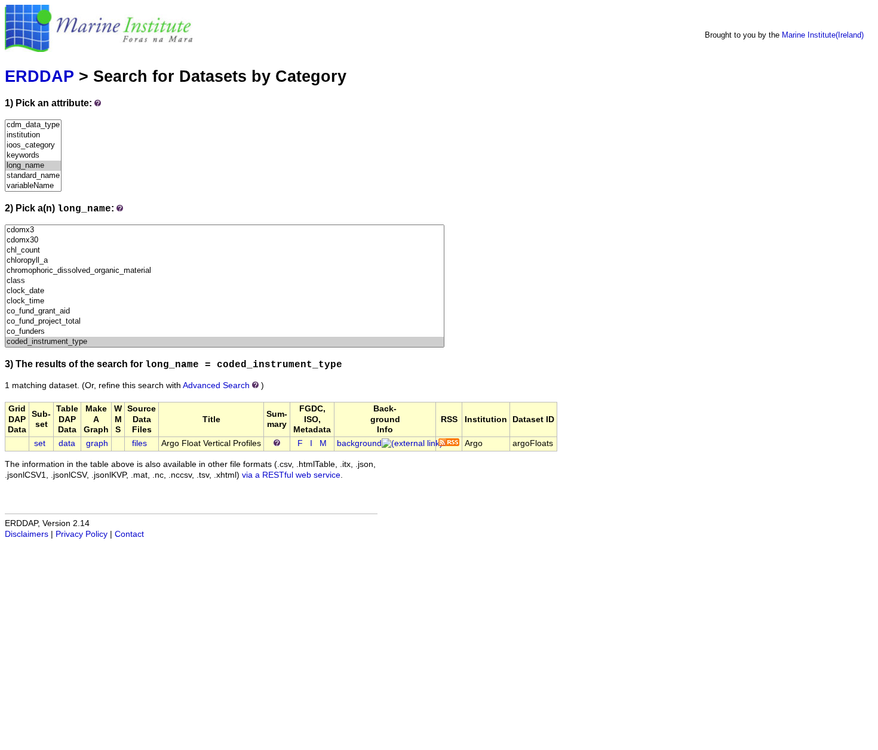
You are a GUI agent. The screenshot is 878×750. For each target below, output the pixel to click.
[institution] (33, 135)
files (139, 443)
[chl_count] (224, 250)
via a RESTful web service (291, 475)
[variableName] (33, 186)
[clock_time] (224, 301)
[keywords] (33, 155)
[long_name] (33, 166)
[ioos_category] (33, 145)
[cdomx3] (224, 230)
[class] (224, 281)
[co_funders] (224, 332)
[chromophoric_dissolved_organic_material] (224, 271)
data (67, 443)
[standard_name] (33, 176)
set (39, 443)
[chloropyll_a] (224, 261)
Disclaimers (26, 534)
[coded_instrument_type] (224, 342)
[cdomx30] (224, 240)
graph (97, 443)
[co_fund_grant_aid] (224, 311)
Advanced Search (216, 385)
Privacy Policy (82, 534)
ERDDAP (39, 76)
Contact (129, 534)
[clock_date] (224, 291)
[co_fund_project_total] (224, 321)
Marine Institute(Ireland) (823, 34)
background (359, 443)
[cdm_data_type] (33, 125)
